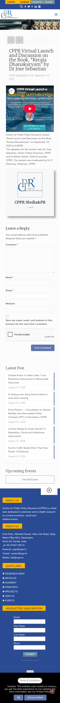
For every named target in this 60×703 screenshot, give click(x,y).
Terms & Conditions (30, 680)
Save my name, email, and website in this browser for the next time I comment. (29, 322)
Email (9, 290)
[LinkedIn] (36, 6)
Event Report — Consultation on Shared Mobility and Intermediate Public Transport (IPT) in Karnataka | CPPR (29, 413)
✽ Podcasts (10, 587)
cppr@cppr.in (19, 549)
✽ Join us (8, 596)
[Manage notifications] (52, 691)
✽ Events (8, 600)
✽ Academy (9, 582)
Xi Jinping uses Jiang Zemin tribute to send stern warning (28, 396)
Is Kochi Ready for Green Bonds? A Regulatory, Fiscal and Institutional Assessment (27, 432)
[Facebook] (25, 6)
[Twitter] (29, 6)
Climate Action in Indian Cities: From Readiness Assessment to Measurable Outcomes (28, 379)
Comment (12, 244)
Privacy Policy (35, 697)
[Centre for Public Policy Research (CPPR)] (30, 14)
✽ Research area (13, 573)
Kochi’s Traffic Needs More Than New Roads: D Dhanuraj (28, 450)
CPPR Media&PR (18, 75)
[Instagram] (39, 6)
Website (10, 303)
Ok (18, 697)
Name (10, 277)
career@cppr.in (19, 553)
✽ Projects (10, 591)
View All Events (30, 479)
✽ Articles (9, 578)
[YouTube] (32, 6)
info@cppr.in (17, 557)
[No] (56, 687)
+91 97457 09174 (15, 545)
